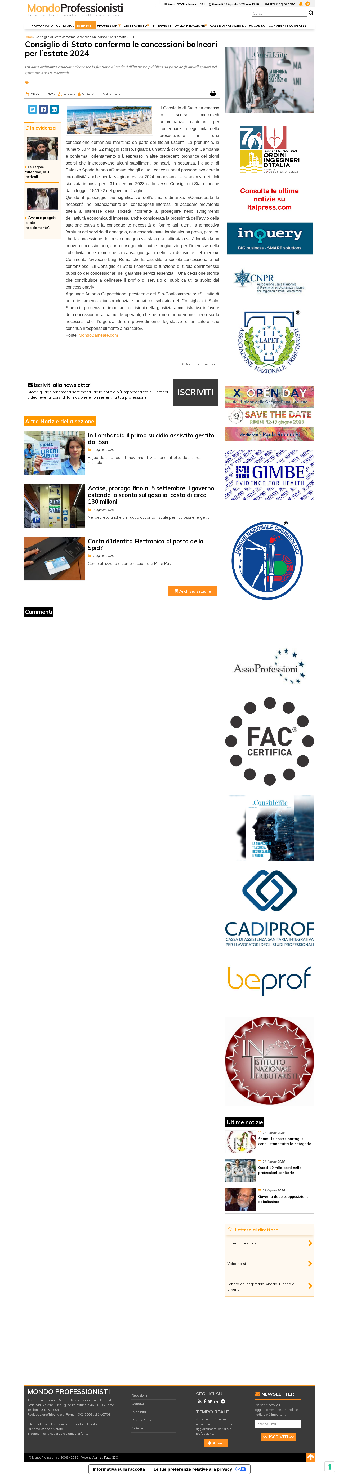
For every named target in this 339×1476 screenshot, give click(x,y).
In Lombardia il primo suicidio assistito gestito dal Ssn (151, 439)
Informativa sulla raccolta (119, 1469)
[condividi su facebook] (43, 109)
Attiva (218, 1443)
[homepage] (75, 16)
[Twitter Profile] (209, 1401)
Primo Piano (42, 26)
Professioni (107, 26)
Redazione (139, 1395)
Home (28, 37)
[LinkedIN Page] (215, 1401)
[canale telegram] (307, 3)
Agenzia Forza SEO (105, 1457)
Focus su (257, 26)
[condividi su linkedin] (54, 109)
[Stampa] (213, 94)
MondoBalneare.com (98, 335)
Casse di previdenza (228, 26)
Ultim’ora (65, 26)
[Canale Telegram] (222, 1401)
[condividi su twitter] (32, 109)
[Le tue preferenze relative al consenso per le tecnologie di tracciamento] (330, 1467)
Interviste (161, 26)
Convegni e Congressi (288, 26)
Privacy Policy (141, 1420)
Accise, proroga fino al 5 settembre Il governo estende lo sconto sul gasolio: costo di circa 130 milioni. (151, 495)
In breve (84, 26)
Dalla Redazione (190, 26)
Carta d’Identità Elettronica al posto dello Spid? (145, 545)
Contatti (138, 1404)
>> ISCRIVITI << (278, 1436)
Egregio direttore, (242, 1243)
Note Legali (140, 1428)
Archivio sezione (194, 591)
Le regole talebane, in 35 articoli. (38, 172)
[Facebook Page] (204, 1401)
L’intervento (135, 26)
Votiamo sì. (237, 1263)
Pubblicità (139, 1412)
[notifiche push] (300, 3)
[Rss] (199, 1401)
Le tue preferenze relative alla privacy (193, 1469)
